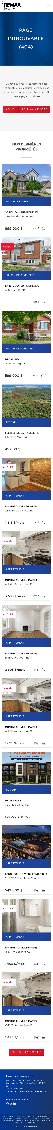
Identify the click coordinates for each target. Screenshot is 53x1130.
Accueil (11, 109)
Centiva (32, 1126)
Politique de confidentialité (15, 1120)
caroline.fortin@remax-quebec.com (30, 1091)
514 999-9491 (16, 1089)
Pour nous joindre (34, 109)
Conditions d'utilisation (39, 1120)
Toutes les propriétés (26, 1052)
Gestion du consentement (27, 1122)
